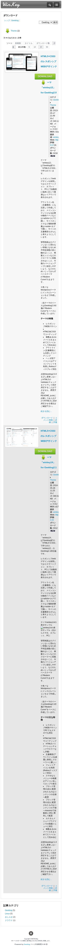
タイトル (28, 43)
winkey (56, 137)
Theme (14, 31)
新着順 (18, 43)
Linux (7, 914)
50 (47, 47)
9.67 (52, 145)
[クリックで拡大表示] (22, 70)
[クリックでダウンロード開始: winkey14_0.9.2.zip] (45, 453)
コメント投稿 (50, 419)
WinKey (10, 4)
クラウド (9, 920)
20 (41, 47)
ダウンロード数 (43, 43)
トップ (7, 20)
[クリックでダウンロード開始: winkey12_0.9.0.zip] (45, 78)
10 (35, 47)
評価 (55, 422)
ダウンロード (47, 418)
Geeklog (15, 20)
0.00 (52, 520)
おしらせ (9, 917)
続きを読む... (46, 411)
